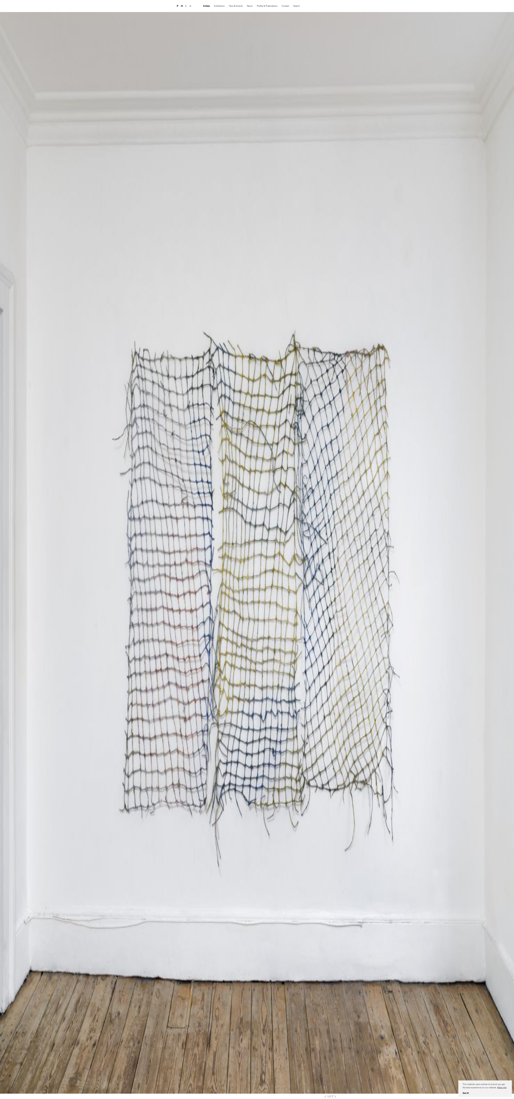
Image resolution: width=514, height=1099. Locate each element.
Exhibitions (219, 6)
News (250, 6)
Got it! (466, 1093)
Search (296, 6)
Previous (325, 1096)
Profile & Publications (267, 6)
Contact (285, 6)
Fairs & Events (236, 6)
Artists (206, 6)
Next (335, 1096)
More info (502, 1087)
